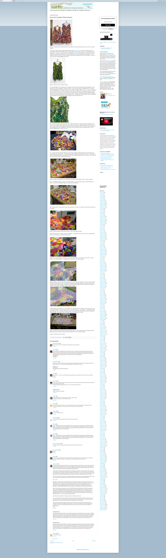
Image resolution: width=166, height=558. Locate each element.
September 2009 (103, 460)
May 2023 (101, 244)
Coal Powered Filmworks (110, 42)
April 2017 (101, 340)
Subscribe (108, 25)
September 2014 (103, 381)
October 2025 (102, 205)
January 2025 (102, 217)
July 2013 (101, 400)
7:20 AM (54, 358)
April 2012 (101, 419)
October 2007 (102, 491)
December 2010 (103, 441)
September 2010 (103, 445)
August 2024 (102, 224)
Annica (54, 396)
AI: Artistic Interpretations (104, 81)
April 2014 (101, 388)
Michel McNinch (56, 343)
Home (73, 540)
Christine (54, 381)
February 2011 (102, 438)
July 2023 (101, 241)
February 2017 (102, 343)
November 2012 (103, 410)
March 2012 (102, 421)
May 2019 (101, 307)
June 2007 (102, 496)
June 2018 (102, 322)
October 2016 (102, 348)
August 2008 (102, 478)
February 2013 (102, 406)
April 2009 (101, 467)
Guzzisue (54, 411)
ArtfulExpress (55, 361)
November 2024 (103, 220)
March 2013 (102, 405)
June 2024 (102, 226)
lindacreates (55, 417)
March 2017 (102, 341)
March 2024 (102, 230)
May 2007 (101, 497)
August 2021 (102, 271)
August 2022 (102, 256)
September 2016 (103, 349)
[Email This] (65, 337)
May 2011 (101, 434)
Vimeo (101, 43)
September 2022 (103, 254)
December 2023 (103, 234)
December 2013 (103, 393)
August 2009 (102, 462)
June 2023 (102, 242)
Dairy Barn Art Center (109, 54)
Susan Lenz (102, 42)
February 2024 (102, 232)
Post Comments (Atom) (59, 542)
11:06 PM (54, 392)
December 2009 (103, 456)
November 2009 (103, 458)
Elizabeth (54, 349)
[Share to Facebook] (69, 337)
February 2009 (102, 470)
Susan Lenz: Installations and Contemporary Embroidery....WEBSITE (107, 154)
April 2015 (101, 372)
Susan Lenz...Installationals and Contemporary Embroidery (106, 48)
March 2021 (102, 278)
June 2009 (102, 464)
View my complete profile (110, 95)
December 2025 (103, 203)
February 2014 (102, 390)
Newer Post (52, 540)
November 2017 (103, 331)
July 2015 (101, 368)
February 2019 (102, 311)
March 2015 (102, 373)
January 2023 (102, 249)
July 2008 (101, 479)
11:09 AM (54, 400)
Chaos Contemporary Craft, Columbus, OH (108, 169)
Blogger (87, 549)
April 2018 (101, 324)
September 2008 (103, 476)
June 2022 (102, 258)
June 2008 (102, 480)
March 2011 (102, 437)
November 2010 (103, 442)
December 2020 (103, 282)
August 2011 (102, 430)
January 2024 (102, 233)
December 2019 (103, 298)
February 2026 (102, 200)
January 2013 (102, 408)
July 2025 (101, 209)
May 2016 (101, 355)
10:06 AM (54, 529)
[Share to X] (68, 337)
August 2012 (102, 414)
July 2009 (101, 463)
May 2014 (101, 386)
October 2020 (102, 285)
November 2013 (103, 394)
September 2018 (103, 318)
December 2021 (103, 266)
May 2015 (101, 371)
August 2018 (102, 319)
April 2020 (101, 293)
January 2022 (102, 265)
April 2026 (101, 197)
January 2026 (102, 201)
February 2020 (102, 295)
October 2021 (102, 269)
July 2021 (101, 273)
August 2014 (102, 382)
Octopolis (109, 60)
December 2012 (103, 409)
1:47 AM (54, 414)
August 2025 (102, 208)
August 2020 (102, 287)
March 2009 (102, 468)
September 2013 (103, 397)
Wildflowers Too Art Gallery (104, 73)
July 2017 (101, 336)
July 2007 (101, 495)
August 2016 (102, 351)
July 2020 (101, 289)
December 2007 (103, 488)
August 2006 (102, 509)
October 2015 (102, 364)
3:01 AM (54, 430)
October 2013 (102, 396)
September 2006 (103, 508)
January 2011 (102, 439)
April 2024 (101, 229)
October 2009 (102, 459)
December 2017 (103, 330)
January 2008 (102, 487)
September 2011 (103, 429)
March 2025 (102, 215)
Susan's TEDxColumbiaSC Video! (107, 114)
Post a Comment (54, 538)
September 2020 (103, 286)
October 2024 (102, 221)
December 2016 (103, 345)
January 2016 (102, 360)
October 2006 (102, 507)
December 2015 (103, 361)
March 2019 (102, 310)
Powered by (104, 28)
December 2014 (103, 377)
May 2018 (101, 323)
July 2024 (101, 225)
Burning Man (105, 61)
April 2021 (101, 277)
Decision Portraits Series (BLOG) (106, 157)
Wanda (54, 424)
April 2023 (101, 245)
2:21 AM (54, 420)
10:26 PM (54, 346)
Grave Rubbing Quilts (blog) (106, 158)
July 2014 (101, 384)
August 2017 (102, 335)
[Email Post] (63, 337)
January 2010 (102, 455)
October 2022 (102, 253)
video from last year (87, 89)
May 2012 (101, 418)
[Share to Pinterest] (70, 337)
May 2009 (101, 466)
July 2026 (101, 193)
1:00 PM (54, 446)
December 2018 (103, 314)
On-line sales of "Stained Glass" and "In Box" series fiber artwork (108, 130)
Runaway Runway (78, 50)
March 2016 (102, 357)
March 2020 (102, 294)
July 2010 (101, 447)
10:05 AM (54, 519)
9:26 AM (54, 460)
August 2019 (102, 303)
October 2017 (102, 332)
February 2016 (102, 359)
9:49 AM (54, 377)
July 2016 (101, 352)
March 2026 (102, 199)
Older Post (94, 540)
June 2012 (102, 417)
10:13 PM (54, 386)
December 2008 (103, 472)
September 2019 (103, 302)
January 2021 (102, 281)
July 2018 (101, 320)
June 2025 (102, 211)
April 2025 (101, 213)
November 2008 (103, 474)
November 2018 (103, 315)
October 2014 (102, 380)
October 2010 (102, 443)
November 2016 (103, 347)
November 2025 (103, 204)
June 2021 (102, 274)
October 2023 (102, 237)
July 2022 (101, 257)
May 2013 (101, 402)
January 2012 (102, 423)
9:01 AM (54, 370)
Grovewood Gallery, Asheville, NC (107, 165)
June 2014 (102, 385)
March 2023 (102, 246)
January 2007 (102, 503)
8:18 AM (54, 508)
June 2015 (102, 369)
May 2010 (101, 450)
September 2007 (103, 492)
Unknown (54, 533)
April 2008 (101, 483)
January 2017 (102, 344)
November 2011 (103, 426)
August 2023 (102, 240)
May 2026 (101, 196)
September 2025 (103, 207)
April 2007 (101, 499)
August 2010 (102, 446)
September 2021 (103, 270)
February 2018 (102, 327)
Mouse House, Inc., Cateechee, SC (107, 166)
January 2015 (102, 376)
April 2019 (101, 308)
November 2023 (103, 236)
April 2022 (101, 261)
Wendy (54, 403)
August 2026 (102, 192)
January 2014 (102, 392)
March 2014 (102, 389)
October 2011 (102, 427)
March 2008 (102, 484)
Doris (54, 373)
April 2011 (101, 435)
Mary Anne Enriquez (56, 443)
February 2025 (102, 216)
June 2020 (102, 290)
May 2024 (101, 228)
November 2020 (103, 283)
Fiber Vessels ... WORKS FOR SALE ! (107, 155)
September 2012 (103, 413)
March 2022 (102, 262)
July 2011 (101, 431)
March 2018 (102, 326)
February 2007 (102, 501)
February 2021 (102, 279)
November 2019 (103, 299)
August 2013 (102, 398)
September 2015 (103, 365)
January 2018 (102, 328)
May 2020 (101, 291)
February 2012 (102, 422)
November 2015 (103, 363)
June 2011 (102, 433)
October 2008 (102, 475)
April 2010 (101, 451)
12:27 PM (54, 536)
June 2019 (102, 306)
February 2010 (102, 454)
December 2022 (103, 250)
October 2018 (102, 316)
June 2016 (102, 353)
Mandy (54, 456)
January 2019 (102, 312)
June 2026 (102, 195)
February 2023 (102, 248)
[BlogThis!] (67, 337)
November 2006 (103, 505)
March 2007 (102, 500)
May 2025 (101, 212)
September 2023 (103, 238)
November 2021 (103, 267)
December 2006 (103, 504)
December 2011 (103, 425)
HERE (66, 128)
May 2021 (101, 275)
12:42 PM (54, 407)
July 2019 (101, 304)
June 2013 (102, 401)
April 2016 (101, 356)
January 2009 (102, 471)
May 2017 (101, 339)
